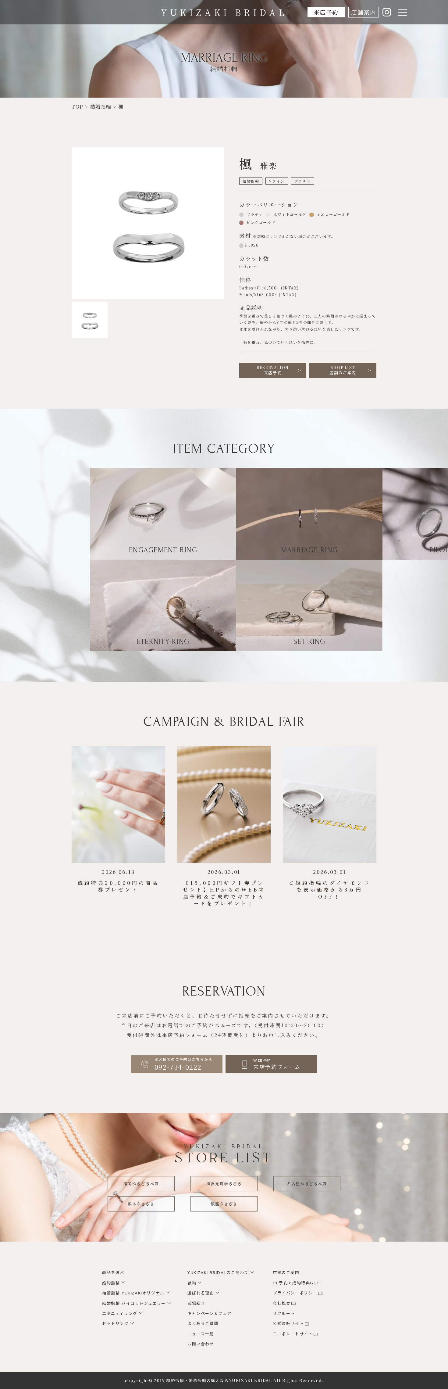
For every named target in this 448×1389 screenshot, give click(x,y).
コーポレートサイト (293, 1334)
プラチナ (254, 214)
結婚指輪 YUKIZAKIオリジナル (133, 1293)
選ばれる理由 (200, 1293)
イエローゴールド (332, 214)
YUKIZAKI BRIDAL (224, 12)
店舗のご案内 (342, 370)
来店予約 (326, 12)
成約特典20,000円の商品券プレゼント (118, 886)
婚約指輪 (111, 1283)
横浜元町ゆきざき (224, 1183)
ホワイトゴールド (289, 214)
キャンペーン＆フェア (209, 1313)
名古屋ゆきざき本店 (307, 1183)
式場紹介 (196, 1303)
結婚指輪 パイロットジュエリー (134, 1303)
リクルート (284, 1313)
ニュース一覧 (200, 1334)
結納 (191, 1283)
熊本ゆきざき (141, 1204)
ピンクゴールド (260, 222)
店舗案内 (363, 12)
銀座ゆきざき (224, 1204)
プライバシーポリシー (295, 1293)
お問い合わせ (200, 1344)
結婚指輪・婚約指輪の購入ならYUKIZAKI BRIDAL (219, 1380)
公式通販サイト (288, 1323)
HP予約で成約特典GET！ (298, 1283)
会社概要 (281, 1303)
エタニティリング (119, 1313)
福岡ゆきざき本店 (141, 1183)
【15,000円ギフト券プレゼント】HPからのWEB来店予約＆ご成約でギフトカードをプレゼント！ (224, 893)
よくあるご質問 (203, 1323)
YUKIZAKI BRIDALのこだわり (218, 1273)
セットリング (115, 1323)
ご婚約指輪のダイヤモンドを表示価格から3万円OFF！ (330, 889)
